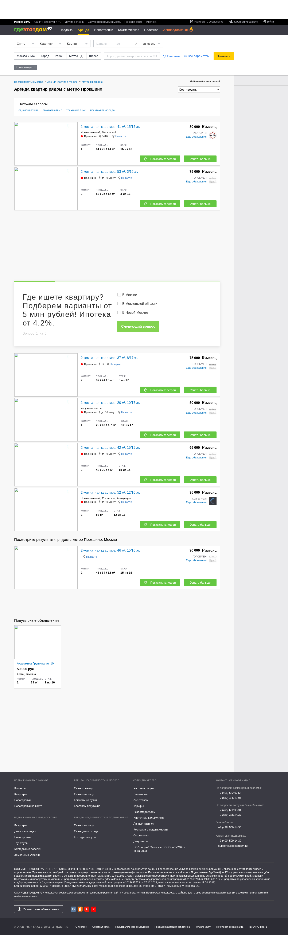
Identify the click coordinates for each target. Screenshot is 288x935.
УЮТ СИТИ (200, 132)
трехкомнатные (76, 110)
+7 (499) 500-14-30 (229, 827)
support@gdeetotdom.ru (233, 845)
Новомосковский (90, 132)
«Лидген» (58, 882)
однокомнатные (29, 110)
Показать (223, 56)
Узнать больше (200, 159)
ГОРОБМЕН (199, 177)
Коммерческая (128, 30)
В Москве (129, 295)
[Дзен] (93, 909)
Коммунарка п (125, 498)
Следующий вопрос (138, 326)
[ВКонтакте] (73, 909)
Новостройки (103, 30)
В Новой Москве (135, 312)
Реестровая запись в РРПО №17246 (178, 882)
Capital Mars (199, 498)
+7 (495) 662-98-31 (229, 810)
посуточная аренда (102, 110)
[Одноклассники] (80, 909)
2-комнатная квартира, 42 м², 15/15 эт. (110, 447)
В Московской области (139, 303)
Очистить (173, 56)
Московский (109, 132)
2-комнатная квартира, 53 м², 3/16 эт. (109, 171)
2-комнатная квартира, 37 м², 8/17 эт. (109, 358)
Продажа (66, 30)
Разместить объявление (41, 909)
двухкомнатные (52, 110)
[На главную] (34, 29)
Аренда (83, 30)
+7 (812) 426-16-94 (229, 798)
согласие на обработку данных (218, 892)
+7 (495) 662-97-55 (229, 792)
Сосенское (108, 498)
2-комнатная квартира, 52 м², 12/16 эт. (110, 492)
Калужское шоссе (91, 408)
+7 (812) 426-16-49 (229, 815)
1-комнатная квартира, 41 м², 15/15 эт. (110, 127)
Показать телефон (163, 159)
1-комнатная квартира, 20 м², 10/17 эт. (110, 403)
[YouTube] (86, 909)
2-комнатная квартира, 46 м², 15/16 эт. (110, 550)
